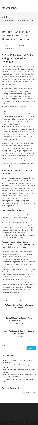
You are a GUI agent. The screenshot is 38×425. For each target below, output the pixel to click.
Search (4, 345)
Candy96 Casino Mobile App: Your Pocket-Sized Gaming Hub (19, 319)
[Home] (2, 20)
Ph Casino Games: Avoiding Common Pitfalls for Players (19, 306)
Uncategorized (9, 48)
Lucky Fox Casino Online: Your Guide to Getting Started (19, 332)
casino (16, 148)
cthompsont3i (10, 7)
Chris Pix (7, 46)
